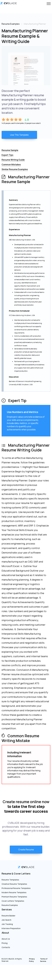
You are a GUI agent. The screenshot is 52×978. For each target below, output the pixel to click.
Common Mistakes (11, 164)
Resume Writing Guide (13, 159)
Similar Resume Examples (15, 169)
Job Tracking (7, 924)
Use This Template (19, 134)
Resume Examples (10, 905)
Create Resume (26, 849)
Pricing (4, 943)
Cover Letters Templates (13, 901)
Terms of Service (43, 960)
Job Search (6, 920)
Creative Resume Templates (14, 884)
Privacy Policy (32, 960)
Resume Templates (10, 879)
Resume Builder (8, 915)
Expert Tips (7, 155)
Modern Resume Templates (14, 892)
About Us (6, 939)
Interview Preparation (11, 928)
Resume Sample (10, 150)
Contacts (6, 947)
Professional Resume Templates (16, 888)
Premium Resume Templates (14, 896)
